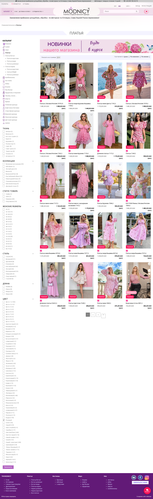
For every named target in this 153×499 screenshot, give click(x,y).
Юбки (7, 84)
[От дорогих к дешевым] (128, 57)
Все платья (35, 493)
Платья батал (10, 56)
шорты (110, 486)
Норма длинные (36, 488)
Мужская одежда (11, 117)
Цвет (5, 299)
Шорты (7, 99)
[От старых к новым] (140, 57)
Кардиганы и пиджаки (12, 92)
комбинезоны (112, 488)
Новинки (8, 44)
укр (119, 6)
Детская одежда (11, 120)
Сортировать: (118, 56)
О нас (16, 11)
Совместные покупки (13, 484)
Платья (7, 53)
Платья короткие (13, 58)
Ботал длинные (36, 482)
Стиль (6, 253)
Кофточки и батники (12, 108)
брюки (110, 484)
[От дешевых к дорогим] (128, 56)
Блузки (7, 87)
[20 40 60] (58, 57)
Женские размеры (12, 206)
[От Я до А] (149, 57)
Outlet (7, 47)
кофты (84, 482)
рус (115, 6)
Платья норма (10, 66)
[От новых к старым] (140, 56)
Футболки (8, 90)
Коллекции (9, 161)
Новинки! (44, 97)
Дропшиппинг (10, 486)
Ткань (6, 128)
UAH (127, 6)
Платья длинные (13, 64)
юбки (109, 482)
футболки (85, 484)
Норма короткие (36, 491)
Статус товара (10, 191)
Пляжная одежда (11, 105)
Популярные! (131, 292)
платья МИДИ (11, 72)
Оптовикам (10, 482)
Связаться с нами (140, 482)
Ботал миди (35, 484)
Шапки (7, 123)
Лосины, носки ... (10, 96)
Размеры (5, 4)
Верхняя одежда (11, 114)
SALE (7, 50)
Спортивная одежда (12, 111)
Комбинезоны (10, 77)
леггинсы (111, 480)
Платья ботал (36, 480)
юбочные (60, 482)
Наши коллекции (11, 488)
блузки (84, 480)
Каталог (7, 11)
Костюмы (8, 80)
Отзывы (26, 4)
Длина (6, 284)
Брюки (7, 101)
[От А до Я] (149, 56)
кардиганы (86, 486)
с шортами (60, 484)
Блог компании (11, 491)
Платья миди (11, 61)
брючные (60, 480)
